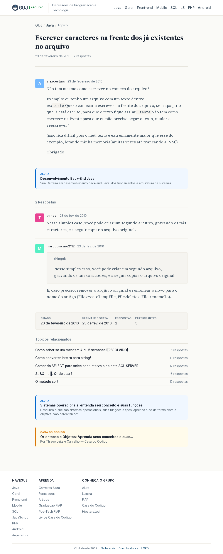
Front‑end (145, 8)
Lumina (87, 493)
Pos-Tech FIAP (49, 511)
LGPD (145, 548)
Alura (85, 488)
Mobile (161, 8)
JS (183, 8)
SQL (174, 8)
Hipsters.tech (91, 511)
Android (204, 8)
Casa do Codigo (94, 505)
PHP (191, 8)
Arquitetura (20, 535)
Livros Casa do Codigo (55, 517)
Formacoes (47, 493)
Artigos (44, 499)
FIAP (85, 499)
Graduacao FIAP (50, 505)
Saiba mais (108, 548)
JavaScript (20, 517)
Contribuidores (128, 548)
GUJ (38, 25)
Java (117, 8)
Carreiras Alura (49, 488)
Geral (129, 8)
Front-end (19, 499)
